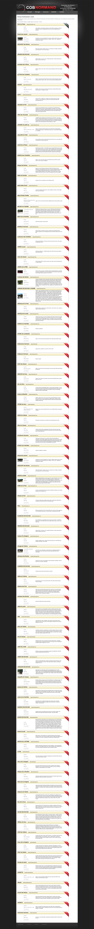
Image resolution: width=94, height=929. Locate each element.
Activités (53, 12)
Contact (62, 12)
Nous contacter (44, 924)
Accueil (30, 12)
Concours (45, 12)
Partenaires (36, 924)
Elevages (37, 12)
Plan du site (29, 924)
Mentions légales (20, 924)
